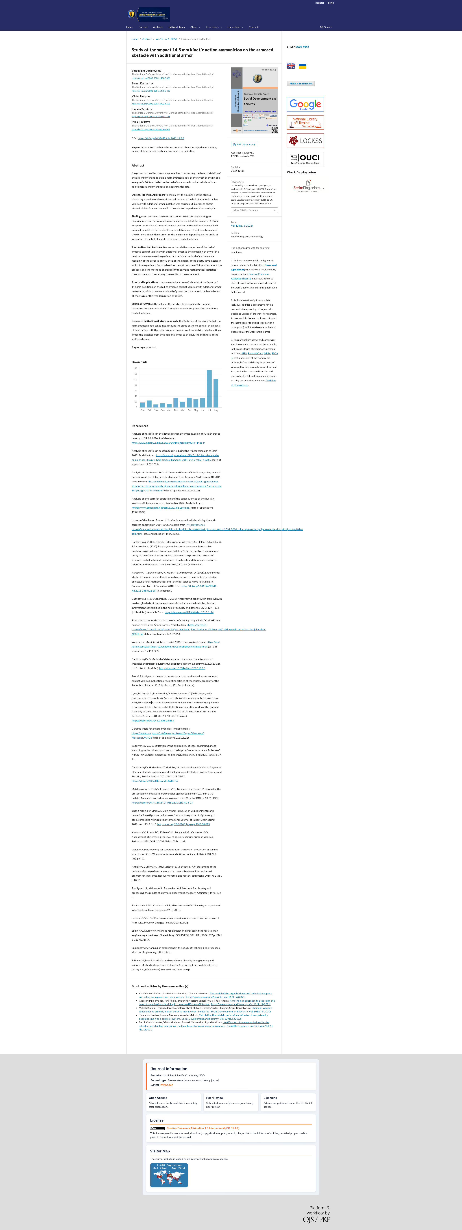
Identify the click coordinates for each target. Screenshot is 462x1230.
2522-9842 (166, 1085)
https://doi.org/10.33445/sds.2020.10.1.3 (182, 668)
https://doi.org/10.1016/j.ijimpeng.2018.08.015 (183, 824)
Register (319, 2)
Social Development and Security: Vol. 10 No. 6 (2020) (241, 1011)
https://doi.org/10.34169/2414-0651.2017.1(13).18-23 (162, 802)
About (194, 27)
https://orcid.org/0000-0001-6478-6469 (151, 90)
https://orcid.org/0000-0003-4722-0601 (151, 103)
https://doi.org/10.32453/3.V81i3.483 (153, 720)
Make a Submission (300, 83)
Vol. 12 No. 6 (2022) (166, 39)
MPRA (267, 353)
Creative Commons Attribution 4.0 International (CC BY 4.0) (203, 1128)
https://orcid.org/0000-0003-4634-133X (151, 116)
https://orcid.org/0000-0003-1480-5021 (151, 78)
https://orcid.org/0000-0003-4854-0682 (151, 129)
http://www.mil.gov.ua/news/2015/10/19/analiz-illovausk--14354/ (168, 442)
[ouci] (305, 165)
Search (328, 27)
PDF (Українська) (245, 144)
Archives (158, 27)
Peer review (213, 27)
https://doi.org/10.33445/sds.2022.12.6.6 (161, 138)
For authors (234, 27)
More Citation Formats (246, 210)
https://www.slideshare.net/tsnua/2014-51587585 (160, 507)
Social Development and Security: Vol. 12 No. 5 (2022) (241, 1004)
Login (331, 2)
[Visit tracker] (169, 1186)
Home (129, 27)
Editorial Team (177, 27)
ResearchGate (255, 353)
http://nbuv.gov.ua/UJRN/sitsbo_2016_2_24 (189, 612)
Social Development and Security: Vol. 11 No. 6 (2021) (215, 997)
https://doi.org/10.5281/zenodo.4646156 (155, 780)
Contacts (254, 27)
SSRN (244, 353)
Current (143, 27)
